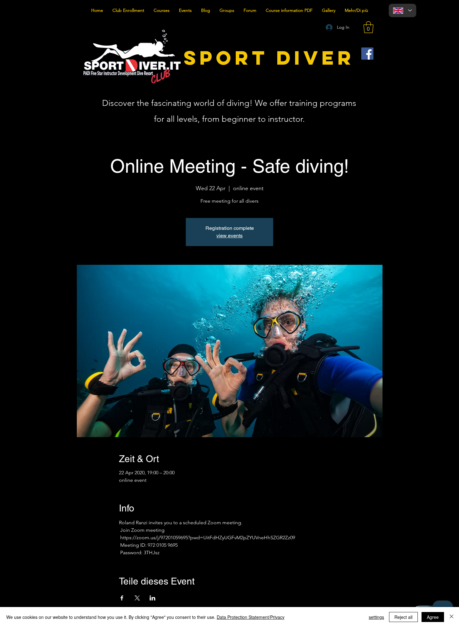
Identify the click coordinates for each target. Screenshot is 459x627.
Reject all (403, 617)
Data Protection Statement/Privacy (250, 617)
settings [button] (376, 617)
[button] (368, 27)
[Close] (451, 617)
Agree (433, 617)
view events (229, 236)
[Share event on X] (137, 597)
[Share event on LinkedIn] (152, 597)
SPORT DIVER (269, 57)
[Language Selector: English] (402, 10)
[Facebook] (367, 53)
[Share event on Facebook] (122, 597)
